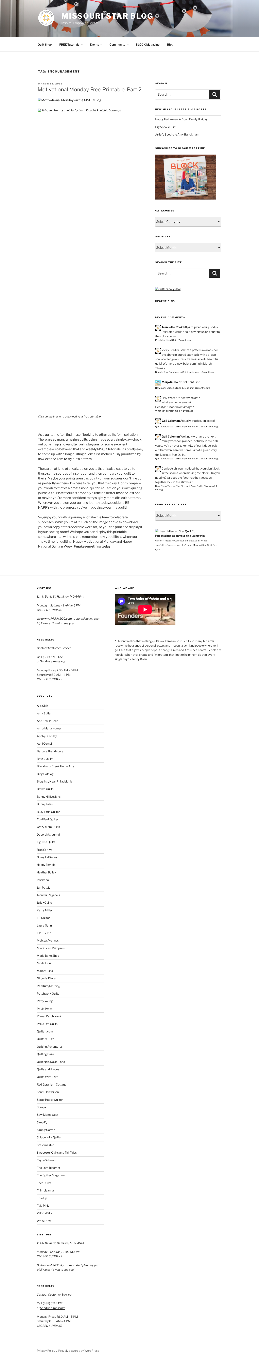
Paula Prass (44, 1008)
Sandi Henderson (48, 1092)
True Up (42, 1198)
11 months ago (202, 387)
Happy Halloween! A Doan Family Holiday (181, 119)
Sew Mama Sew (47, 1114)
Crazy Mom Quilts (48, 826)
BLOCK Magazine (147, 44)
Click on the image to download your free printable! (69, 416)
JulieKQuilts (44, 902)
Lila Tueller (44, 933)
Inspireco (43, 880)
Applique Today (47, 736)
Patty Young (45, 1001)
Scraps (41, 1107)
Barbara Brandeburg (50, 751)
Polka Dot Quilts (47, 1024)
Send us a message (52, 661)
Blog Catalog (45, 774)
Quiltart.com (45, 1031)
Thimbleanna (45, 1190)
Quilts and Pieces (48, 1069)
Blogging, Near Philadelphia (54, 781)
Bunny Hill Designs (49, 796)
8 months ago (209, 372)
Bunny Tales (45, 804)
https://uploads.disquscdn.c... (202, 327)
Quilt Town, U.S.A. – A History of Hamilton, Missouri (181, 426)
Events (94, 44)
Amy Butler (44, 713)
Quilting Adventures (50, 1046)
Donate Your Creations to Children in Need (177, 372)
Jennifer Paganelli (48, 895)
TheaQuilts (44, 1183)
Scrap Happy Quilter (50, 1099)
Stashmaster (45, 1145)
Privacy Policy (46, 1350)
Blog (170, 44)
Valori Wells (44, 1213)
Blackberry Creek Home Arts (55, 766)
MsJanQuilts (45, 970)
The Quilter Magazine (51, 1175)
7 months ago (185, 340)
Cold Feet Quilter (47, 819)
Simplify (42, 1122)
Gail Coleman (171, 420)
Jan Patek (43, 887)
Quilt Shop (45, 44)
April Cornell (44, 743)
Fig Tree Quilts (46, 842)
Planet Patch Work (49, 1016)
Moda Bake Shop (48, 955)
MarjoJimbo (170, 382)
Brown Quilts (45, 789)
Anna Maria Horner (49, 728)
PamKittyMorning (48, 986)
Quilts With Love (47, 1076)
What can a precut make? (168, 410)
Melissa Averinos (48, 940)
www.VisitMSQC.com (58, 618)
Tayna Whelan (46, 1160)
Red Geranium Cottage (51, 1084)
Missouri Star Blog (107, 16)
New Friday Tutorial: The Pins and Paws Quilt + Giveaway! (185, 486)
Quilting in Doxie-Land (51, 1061)
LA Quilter (43, 917)
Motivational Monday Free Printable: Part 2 (89, 89)
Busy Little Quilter (48, 811)
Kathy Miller (44, 910)
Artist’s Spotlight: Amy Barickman (176, 134)
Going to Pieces (47, 857)
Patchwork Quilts (48, 993)
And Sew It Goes (47, 721)
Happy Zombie (46, 864)
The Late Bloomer (48, 1167)
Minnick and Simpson (51, 948)
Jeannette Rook (172, 327)
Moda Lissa (44, 963)
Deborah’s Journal (48, 834)
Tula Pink (43, 1205)
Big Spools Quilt (165, 127)
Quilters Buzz (45, 1039)
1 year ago (188, 410)
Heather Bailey (46, 872)
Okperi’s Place (46, 978)
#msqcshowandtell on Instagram (74, 444)
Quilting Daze (45, 1054)
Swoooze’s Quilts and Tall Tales (57, 1152)
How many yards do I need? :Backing (174, 387)
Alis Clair (42, 705)
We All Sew (44, 1220)
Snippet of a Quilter (49, 1137)
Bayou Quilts (45, 758)
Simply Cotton (46, 1130)
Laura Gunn (44, 925)
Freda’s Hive (44, 849)
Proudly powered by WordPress (78, 1350)
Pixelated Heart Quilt (166, 340)
